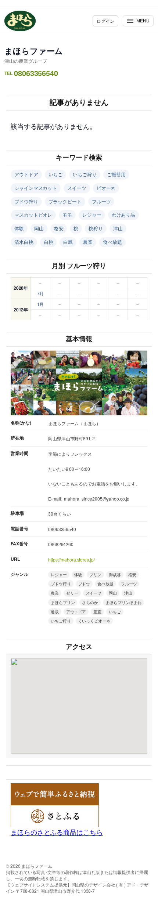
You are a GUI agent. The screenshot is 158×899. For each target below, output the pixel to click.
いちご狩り (85, 174)
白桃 (48, 241)
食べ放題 (112, 241)
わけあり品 (124, 214)
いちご (56, 174)
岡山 (39, 228)
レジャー (91, 214)
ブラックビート (65, 201)
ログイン (105, 21)
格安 (59, 228)
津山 (118, 228)
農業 (88, 241)
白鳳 (68, 241)
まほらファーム (33, 50)
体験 (19, 228)
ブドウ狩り (26, 201)
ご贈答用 (116, 174)
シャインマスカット (35, 187)
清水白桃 (23, 241)
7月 (40, 293)
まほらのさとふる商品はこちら (57, 832)
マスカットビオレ (33, 214)
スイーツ (76, 187)
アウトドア (26, 174)
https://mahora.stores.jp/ (71, 559)
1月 (40, 304)
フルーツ (101, 201)
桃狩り (96, 228)
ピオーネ (106, 187)
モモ (67, 214)
